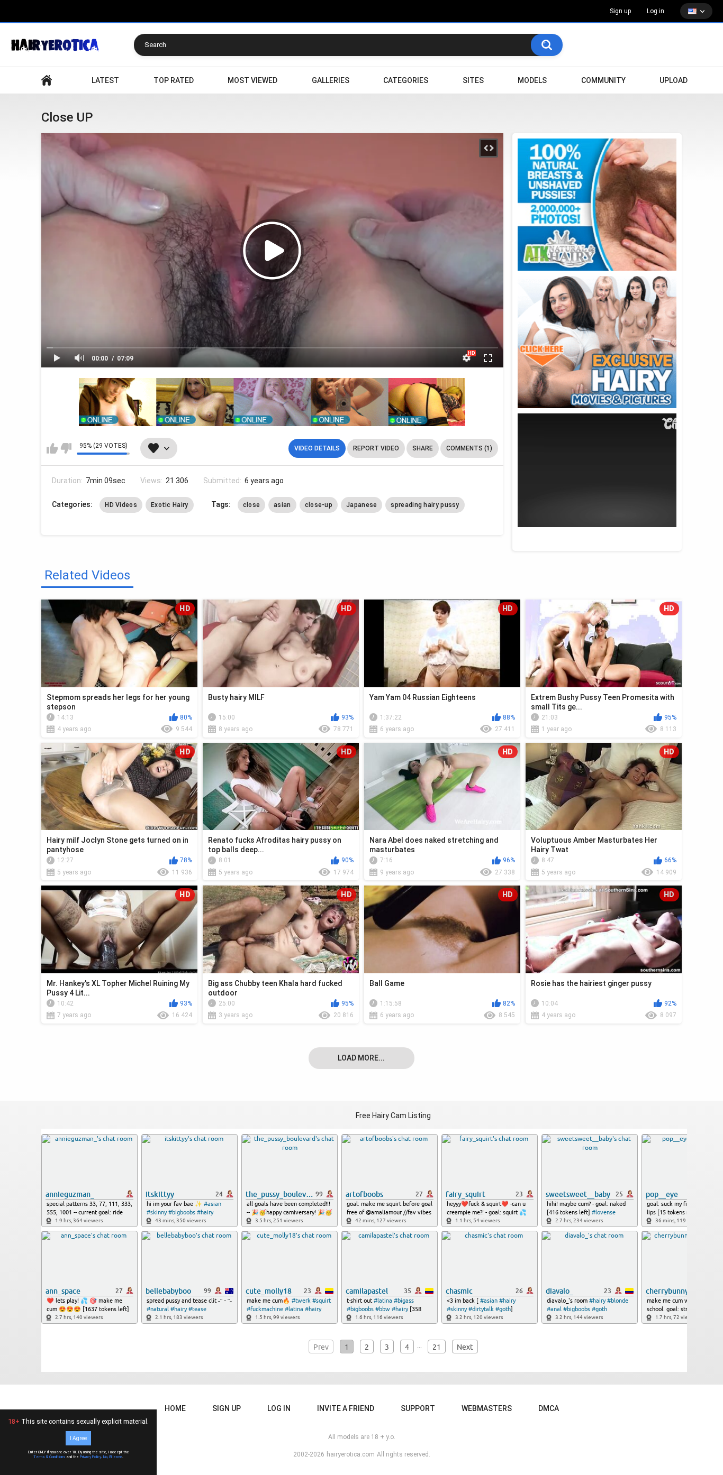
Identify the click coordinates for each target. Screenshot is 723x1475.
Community (603, 80)
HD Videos (121, 505)
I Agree (78, 1438)
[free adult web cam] (272, 402)
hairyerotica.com (351, 1454)
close (251, 505)
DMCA (548, 1408)
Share (422, 448)
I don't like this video (65, 448)
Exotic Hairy (169, 505)
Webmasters (487, 1408)
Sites (473, 80)
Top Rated (173, 80)
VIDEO (46, 80)
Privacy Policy (90, 1457)
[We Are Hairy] (597, 342)
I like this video (52, 448)
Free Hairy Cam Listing (393, 1115)
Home (175, 1408)
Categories (405, 80)
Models (532, 80)
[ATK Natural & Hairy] (597, 205)
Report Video (376, 448)
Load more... (361, 1058)
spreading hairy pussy (425, 505)
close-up (318, 505)
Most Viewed (252, 80)
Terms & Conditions (49, 1457)
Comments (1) (469, 448)
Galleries (330, 80)
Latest (105, 80)
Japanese (361, 505)
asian (282, 505)
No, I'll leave (112, 1457)
